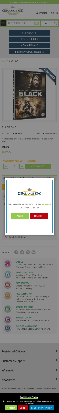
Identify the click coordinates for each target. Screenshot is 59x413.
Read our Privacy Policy (41, 407)
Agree (20, 216)
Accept (11, 407)
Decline (23, 407)
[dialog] (29, 206)
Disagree (39, 216)
